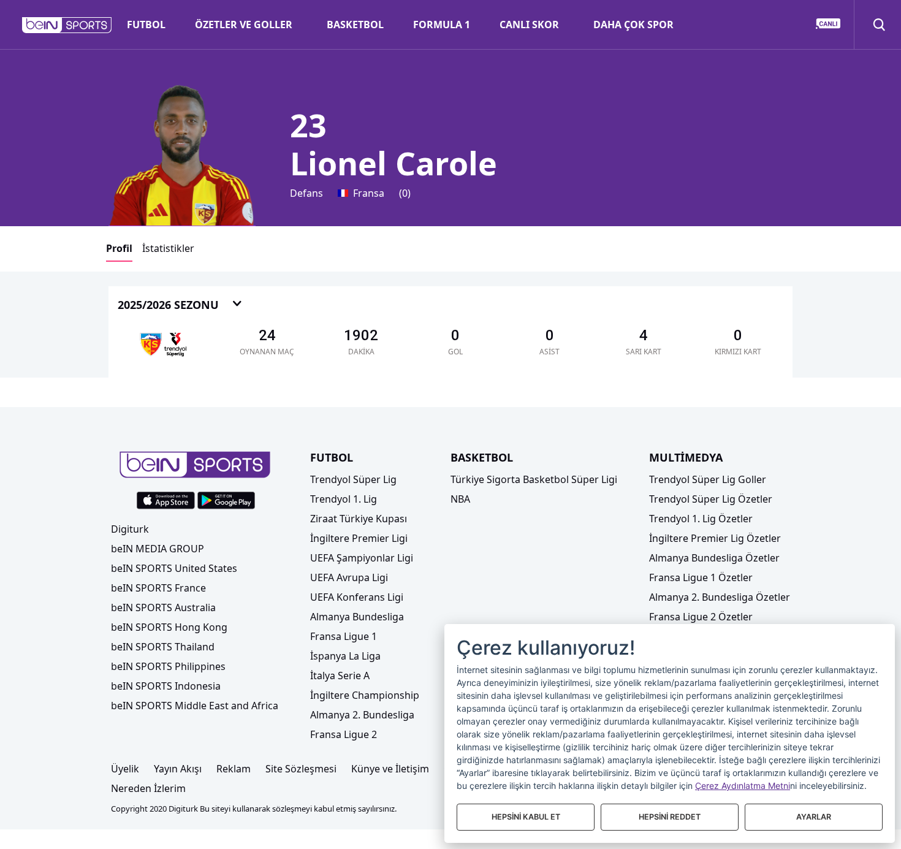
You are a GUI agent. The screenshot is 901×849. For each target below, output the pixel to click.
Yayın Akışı (178, 768)
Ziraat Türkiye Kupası (358, 518)
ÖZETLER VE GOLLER (243, 24)
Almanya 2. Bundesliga (362, 714)
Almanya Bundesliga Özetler (714, 558)
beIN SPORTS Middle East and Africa (194, 705)
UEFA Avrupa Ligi (349, 577)
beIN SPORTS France (158, 588)
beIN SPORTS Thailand (163, 646)
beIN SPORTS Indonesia (166, 686)
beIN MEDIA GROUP (157, 548)
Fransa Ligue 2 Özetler (701, 616)
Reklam (233, 768)
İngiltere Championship (364, 695)
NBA (460, 499)
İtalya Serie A (340, 675)
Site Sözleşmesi (300, 768)
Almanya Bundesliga (357, 616)
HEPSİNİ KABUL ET (526, 816)
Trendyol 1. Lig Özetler (701, 518)
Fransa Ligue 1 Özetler (701, 577)
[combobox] (180, 305)
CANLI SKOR (529, 24)
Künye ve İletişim (390, 768)
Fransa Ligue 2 (343, 734)
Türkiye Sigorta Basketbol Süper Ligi (533, 479)
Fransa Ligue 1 (343, 636)
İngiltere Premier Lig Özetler (715, 538)
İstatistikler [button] (168, 248)
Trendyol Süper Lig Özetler (710, 499)
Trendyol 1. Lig (343, 499)
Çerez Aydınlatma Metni (742, 785)
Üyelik (125, 768)
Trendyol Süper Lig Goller (707, 479)
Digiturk (130, 529)
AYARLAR (813, 816)
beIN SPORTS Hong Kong (169, 627)
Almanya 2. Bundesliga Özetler (719, 597)
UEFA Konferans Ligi (356, 597)
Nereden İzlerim (148, 788)
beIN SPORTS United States (174, 568)
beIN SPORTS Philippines (168, 666)
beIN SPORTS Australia (163, 607)
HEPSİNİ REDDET (670, 816)
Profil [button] (119, 248)
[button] (67, 25)
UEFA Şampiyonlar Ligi (361, 558)
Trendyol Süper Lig (353, 479)
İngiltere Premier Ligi (359, 538)
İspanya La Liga (345, 656)
